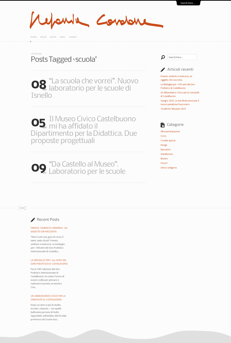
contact (73, 36)
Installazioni (167, 154)
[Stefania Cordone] (110, 30)
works (53, 36)
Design (164, 145)
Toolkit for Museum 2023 (173, 109)
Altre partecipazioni (170, 131)
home (34, 36)
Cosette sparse (168, 140)
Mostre (164, 158)
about (43, 36)
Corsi (163, 136)
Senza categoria (169, 167)
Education (166, 149)
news (62, 36)
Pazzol (164, 163)
